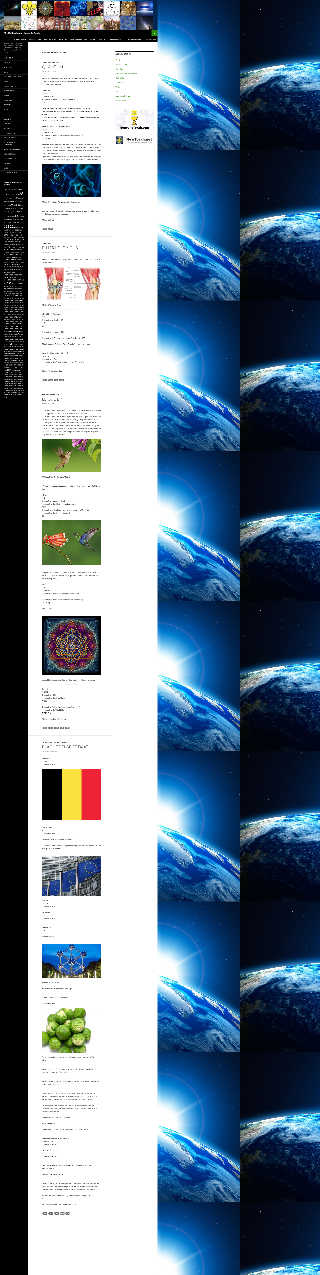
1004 (12, 360)
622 (8, 329)
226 (12, 252)
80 (9, 216)
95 (10, 220)
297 (23, 267)
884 (20, 351)
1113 (22, 367)
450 (12, 303)
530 (23, 314)
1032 (18, 362)
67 (5, 212)
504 (7, 312)
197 (13, 244)
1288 (18, 377)
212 (51, 728)
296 (20, 267)
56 (4, 208)
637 (15, 331)
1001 (9, 360)
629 (21, 329)
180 (10, 242)
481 (17, 307)
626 (15, 329)
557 (17, 319)
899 (7, 353)
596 (5, 324)
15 (22, 189)
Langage (66, 742)
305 (19, 270)
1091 (5, 367)
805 (10, 349)
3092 (18, 392)
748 (10, 341)
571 (22, 319)
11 (15, 189)
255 (7, 260)
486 (22, 307)
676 (18, 334)
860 (7, 351)
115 (22, 227)
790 (18, 347)
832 (22, 349)
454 (22, 303)
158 (18, 237)
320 (5, 275)
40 (12, 202)
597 (7, 324)
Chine (6, 72)
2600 (22, 390)
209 (14, 247)
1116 (5, 370)
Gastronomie (9, 91)
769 (7, 344)
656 (5, 334)
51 (14, 205)
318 (23, 272)
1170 (8, 374)
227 (15, 252)
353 (15, 280)
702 (15, 337)
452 (17, 303)
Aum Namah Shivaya (124, 96)
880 (17, 351)
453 (20, 303)
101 (22, 219)
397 (15, 291)
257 (12, 260)
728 (22, 339)
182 (15, 242)
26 (21, 193)
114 (19, 227)
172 (20, 239)
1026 (11, 362)
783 (13, 347)
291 (10, 267)
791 (20, 347)
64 (17, 208)
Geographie (47, 742)
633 (7, 331)
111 (6, 226)
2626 (5, 392)
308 (5, 272)
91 (6, 220)
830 (20, 349)
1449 (5, 383)
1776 (18, 386)
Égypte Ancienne (10, 86)
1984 (8, 388)
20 (10, 194)
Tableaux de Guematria (78, 39)
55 (22, 205)
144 (18, 235)
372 (18, 286)
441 (12, 300)
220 (16, 250)
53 (19, 205)
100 (18, 219)
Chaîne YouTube (35, 39)
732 (7, 341)
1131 (15, 372)
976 (15, 358)
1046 (5, 365)
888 (22, 351)
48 (8, 205)
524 (15, 314)
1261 (11, 377)
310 (7, 272)
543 (21, 317)
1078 (18, 365)
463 (15, 305)
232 (8, 254)
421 (8, 298)
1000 (5, 360)
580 (12, 321)
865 (12, 351)
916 (23, 353)
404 (10, 293)
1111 (19, 367)
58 (6, 208)
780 (10, 347)
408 (21, 293)
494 (12, 309)
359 (13, 284)
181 (13, 242)
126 (5, 232)
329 (12, 275)
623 (11, 329)
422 (10, 298)
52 (16, 205)
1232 (21, 374)
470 (5, 307)
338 (10, 277)
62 (13, 208)
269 (10, 262)
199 (16, 244)
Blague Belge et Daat (65, 746)
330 (15, 275)
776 (5, 347)
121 (15, 230)
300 (8, 269)
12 (16, 189)
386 (5, 291)
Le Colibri (52, 399)
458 (7, 305)
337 (7, 277)
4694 (15, 395)
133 (18, 232)
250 (16, 257)
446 (21, 300)
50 (68, 1213)
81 (10, 216)
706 (18, 336)
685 (5, 336)
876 (15, 351)
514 (20, 312)
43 (17, 202)
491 (7, 309)
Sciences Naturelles (11, 173)
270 (12, 262)
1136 (18, 372)
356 (23, 280)
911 (15, 353)
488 (5, 309)
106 (12, 222)
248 (13, 257)
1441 (21, 381)
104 (7, 222)
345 (21, 277)
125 (21, 230)
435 (23, 298)
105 (10, 222)
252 (18, 257)
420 (5, 298)
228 (17, 252)
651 (22, 331)
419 (21, 296)
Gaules (6, 95)
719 (15, 339)
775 (21, 344)
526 (18, 314)
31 (12, 198)
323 (7, 275)
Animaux (46, 395)
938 (12, 356)
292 (13, 267)
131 (45, 1213)
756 (20, 341)
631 (5, 331)
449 (10, 303)
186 (5, 244)
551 (10, 319)
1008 (18, 360)
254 (5, 260)
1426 (18, 381)
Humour (93, 39)
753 (15, 341)
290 (8, 267)
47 (6, 205)
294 (18, 267)
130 (12, 232)
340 (12, 277)
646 (20, 331)
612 (5, 326)
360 (16, 283)
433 (20, 298)
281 (10, 264)
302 (57, 1213)
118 (10, 230)
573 (7, 321)
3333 (22, 392)
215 (22, 247)
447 (5, 303)
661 (7, 334)
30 (10, 198)
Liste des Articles (20, 39)
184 (21, 242)
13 (19, 189)
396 (13, 291)
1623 (8, 386)
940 (15, 356)
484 (20, 307)
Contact (102, 39)
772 (16, 344)
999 (20, 358)
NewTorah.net (151, 39)
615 (13, 326)
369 (13, 286)
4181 (11, 395)
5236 (18, 395)
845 (5, 351)
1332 (18, 379)
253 (21, 257)
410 (7, 296)
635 (12, 331)
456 (5, 305)
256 (10, 260)
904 (10, 353)
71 (13, 212)
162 (5, 239)
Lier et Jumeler (121, 64)
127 (7, 232)
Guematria (46, 62)
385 (21, 289)
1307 (5, 379)
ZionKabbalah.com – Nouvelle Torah (22, 33)
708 (5, 339)
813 (12, 349)
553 (12, 319)
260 (15, 260)
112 (45, 728)
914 (20, 353)
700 (12, 337)
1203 (11, 374)
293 (15, 267)
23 (16, 194)
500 (17, 309)
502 (22, 309)
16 (4, 194)
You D (118, 60)
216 (5, 250)
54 (21, 205)
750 (12, 341)
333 (62, 380)
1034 (21, 362)
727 (20, 339)
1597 (5, 386)
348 (8, 280)
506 (12, 312)
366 (8, 286)
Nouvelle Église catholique (9, 143)
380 (11, 289)
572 (5, 321)
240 (21, 254)
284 (15, 264)
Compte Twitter (50, 39)
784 (15, 347)
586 (17, 321)
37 (5, 202)
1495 (8, 383)
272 (17, 262)
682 (22, 334)
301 (11, 270)
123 (18, 230)
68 (6, 212)
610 (18, 324)
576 (10, 321)
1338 (21, 379)
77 (5, 216)
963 (7, 358)
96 (11, 220)
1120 (16, 370)
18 (6, 194)
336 (5, 277)
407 (18, 293)
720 (17, 339)
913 (18, 353)
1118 (9, 370)
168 (15, 239)
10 (13, 190)
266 (5, 262)
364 (21, 284)
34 (19, 198)
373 (21, 286)
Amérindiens (8, 58)
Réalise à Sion (121, 82)
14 (21, 189)
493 (10, 309)
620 (5, 329)
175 (5, 242)
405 (13, 293)
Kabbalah (7, 119)
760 (22, 341)
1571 (21, 383)
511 (15, 312)
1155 (21, 372)
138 (8, 235)
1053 (8, 365)
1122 (5, 372)
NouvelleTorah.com (134, 39)
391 (10, 291)
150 (7, 237)
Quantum (52, 66)
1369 (5, 381)
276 (5, 264)
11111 (6, 397)
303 (17, 270)
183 (18, 242)
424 (13, 298)
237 (18, 254)
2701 (12, 392)
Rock (6, 168)
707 (21, 336)
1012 (22, 360)
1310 (8, 379)
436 (5, 300)
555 (15, 319)
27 (5, 198)
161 (23, 237)
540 (12, 317)
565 (20, 319)
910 (12, 353)
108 (15, 222)
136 (20, 232)
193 (8, 244)
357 (5, 284)
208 (11, 247)
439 (7, 300)
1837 (5, 388)
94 (8, 220)
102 (5, 222)
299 (5, 270)
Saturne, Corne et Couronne (126, 73)
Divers (6, 81)
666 (13, 334)
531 (5, 317)
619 (21, 326)
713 (10, 339)
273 (20, 262)
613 (7, 326)
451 (15, 303)
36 (22, 198)
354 (18, 280)
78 (7, 216)
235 (13, 254)
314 (12, 272)
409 (5, 296)
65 (19, 208)
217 (45, 229)
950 (20, 356)
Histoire (7, 109)
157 (15, 237)
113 (17, 227)
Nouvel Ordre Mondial (12, 149)
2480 (12, 390)
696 (10, 336)
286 (17, 264)
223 (5, 252)
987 (17, 358)
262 (18, 260)
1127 (11, 372)
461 (12, 305)
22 (14, 194)
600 (10, 324)
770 (10, 344)
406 (15, 293)
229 (20, 252)
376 (5, 289)
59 (8, 208)
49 (10, 205)
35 (21, 198)
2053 (21, 388)
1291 (21, 377)
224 (7, 252)
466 (20, 305)
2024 (18, 388)
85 (14, 216)
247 (10, 257)
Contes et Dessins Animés (13, 77)
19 (8, 194)
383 (18, 289)
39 (9, 201)
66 (22, 208)
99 (15, 220)
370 (15, 286)
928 (7, 356)
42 (15, 202)
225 (10, 252)
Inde (5, 114)
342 (15, 277)
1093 (11, 367)
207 (8, 247)
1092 (8, 367)
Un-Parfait (120, 78)
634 (10, 331)
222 (51, 229)
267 (7, 262)
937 (10, 356)
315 (15, 272)
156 (12, 237)
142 (13, 235)
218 (11, 250)
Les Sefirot (63, 39)
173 (22, 239)
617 (18, 326)
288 (20, 264)
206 (5, 247)
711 (7, 339)
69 (8, 212)
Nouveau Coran (10, 138)
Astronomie (8, 67)
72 (15, 212)
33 (56, 380)
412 (13, 296)
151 (10, 237)
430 (18, 298)
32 (62, 728)
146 (21, 235)
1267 (15, 377)
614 (11, 326)
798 (5, 349)
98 (13, 220)
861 (10, 351)
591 (22, 321)
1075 (15, 365)
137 (5, 235)
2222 (5, 390)
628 (18, 329)
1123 (8, 372)
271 (15, 262)
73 (18, 212)
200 (19, 244)
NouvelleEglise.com (116, 39)
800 (7, 349)
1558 (18, 383)
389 (8, 291)
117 (7, 230)
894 (5, 353)
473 (10, 307)
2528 (15, 390)
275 (22, 262)
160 (20, 237)
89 (23, 216)
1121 (19, 370)
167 (12, 239)
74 (19, 212)
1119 (13, 370)
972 (12, 358)
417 (18, 296)
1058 (11, 365)
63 (15, 208)
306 (22, 270)
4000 (8, 395)
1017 (8, 362)
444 (15, 300)
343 (18, 277)
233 (10, 254)
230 (22, 252)
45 (21, 201)
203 (21, 244)
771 (14, 344)
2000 (15, 388)
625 (13, 329)
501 (20, 309)
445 (18, 300)
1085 (21, 365)
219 (13, 250)
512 (17, 312)
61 (11, 208)
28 (7, 198)
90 (4, 220)
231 (5, 254)
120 (13, 230)
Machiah (7, 128)
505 (10, 312)
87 (19, 216)
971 (10, 358)
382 (16, 289)
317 (20, 272)
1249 (8, 377)
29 (8, 198)
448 (7, 303)
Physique (55, 62)
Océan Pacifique (10, 158)
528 (20, 314)
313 (10, 272)
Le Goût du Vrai (122, 100)
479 (15, 307)
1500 (11, 383)
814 (15, 349)
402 (7, 293)
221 (18, 250)
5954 (21, 395)
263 (21, 260)
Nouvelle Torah (10, 154)
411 (10, 296)
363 (18, 284)
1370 (8, 381)
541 (15, 317)
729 (5, 341)
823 (17, 349)
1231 (18, 374)
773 (19, 344)
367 (10, 286)
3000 (15, 392)
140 (11, 235)
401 (5, 293)
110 (17, 222)
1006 (15, 360)
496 (15, 309)
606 (15, 324)
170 (17, 239)
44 (19, 202)
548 (7, 319)
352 (13, 280)
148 (5, 237)
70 (10, 211)
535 (10, 317)
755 (17, 341)
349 (10, 280)
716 (12, 339)
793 (23, 347)
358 (67, 728)
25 (18, 194)
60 (9, 208)
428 (15, 298)
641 (17, 331)
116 (5, 230)
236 (15, 254)
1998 (11, 388)
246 (7, 257)
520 (10, 314)
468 (22, 305)
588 (20, 321)
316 (18, 272)
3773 (5, 395)
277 (7, 264)
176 (45, 380)
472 (7, 307)
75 (21, 212)
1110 (15, 367)
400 (21, 291)
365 (5, 286)
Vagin (118, 87)
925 (5, 356)
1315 (11, 379)
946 (17, 356)
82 (12, 216)
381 (13, 289)
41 (13, 202)
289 (5, 267)
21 (12, 194)
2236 (8, 390)
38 (7, 202)
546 (5, 319)
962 (5, 358)
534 (7, 317)
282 (12, 264)
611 (20, 324)
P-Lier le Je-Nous (60, 247)
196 (11, 244)
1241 (5, 377)
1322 (15, 379)
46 (4, 205)
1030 (15, 362)
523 (13, 314)
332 (17, 275)
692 (7, 336)
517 (8, 314)
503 (5, 312)
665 (10, 334)
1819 (21, 386)
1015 (5, 362)
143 (15, 235)
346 (5, 280)
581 (15, 321)
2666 (9, 392)
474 (62, 1213)
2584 (18, 390)
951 (22, 356)
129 (10, 232)
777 (7, 347)
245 (5, 257)
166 (10, 239)
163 (7, 239)
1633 (11, 386)
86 (16, 215)
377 (8, 289)
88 (21, 216)
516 (5, 314)
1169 (5, 374)
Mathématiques (9, 133)
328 (10, 275)
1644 (15, 386)
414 (15, 296)
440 (10, 300)
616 (15, 326)
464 (17, 305)
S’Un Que (119, 69)
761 (5, 344)
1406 (15, 381)
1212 (15, 374)
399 (18, 291)
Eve (117, 91)
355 (20, 280)
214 (20, 247)
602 (13, 324)
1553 (15, 383)
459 (10, 305)
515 (22, 312)
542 (18, 317)
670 (16, 334)
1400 (11, 381)
